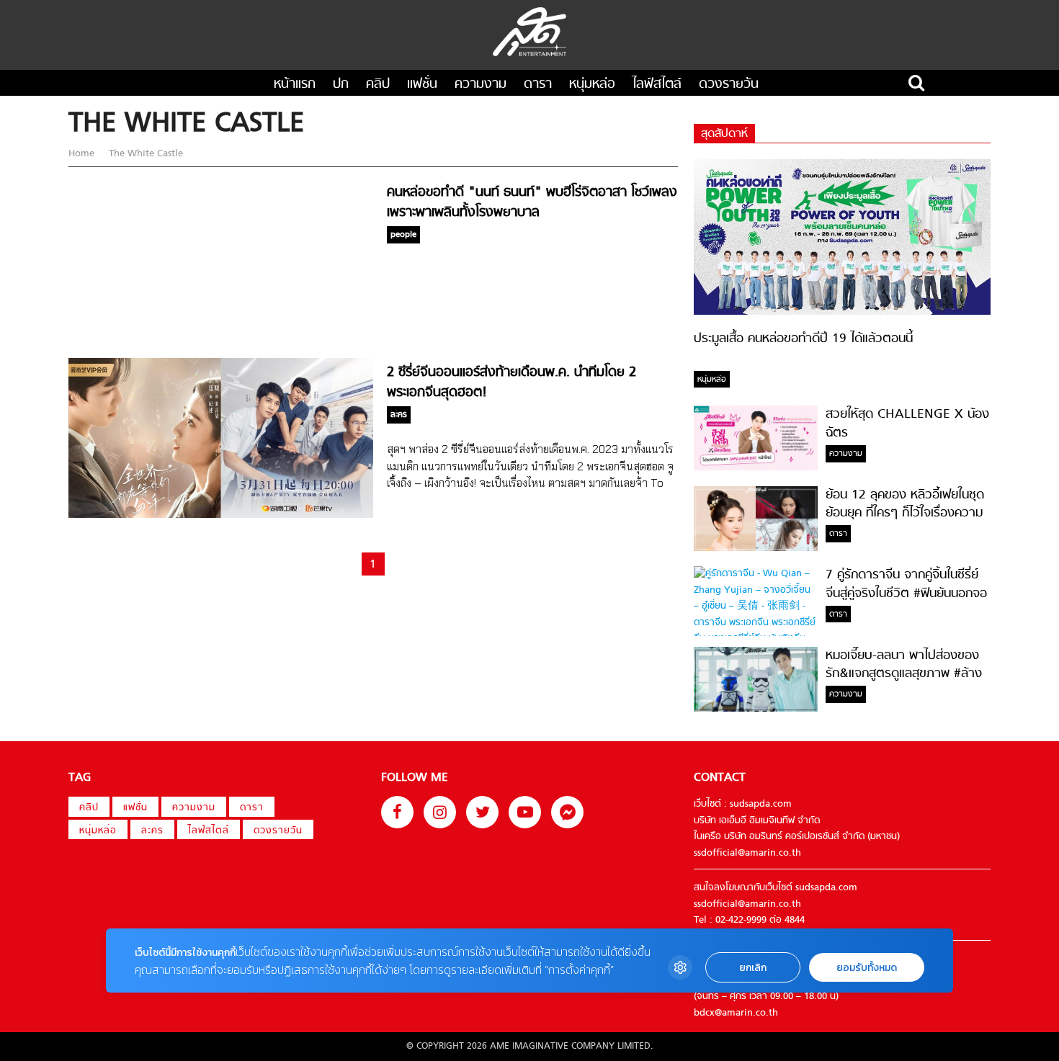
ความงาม (480, 84)
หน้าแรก (295, 84)
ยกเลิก (753, 967)
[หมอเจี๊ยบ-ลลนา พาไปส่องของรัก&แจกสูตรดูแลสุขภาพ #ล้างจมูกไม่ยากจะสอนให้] (756, 709)
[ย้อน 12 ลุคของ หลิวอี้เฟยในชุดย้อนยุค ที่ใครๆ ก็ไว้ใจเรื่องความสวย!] (756, 548)
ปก (341, 84)
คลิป (378, 84)
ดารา (538, 84)
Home (82, 153)
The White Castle (144, 153)
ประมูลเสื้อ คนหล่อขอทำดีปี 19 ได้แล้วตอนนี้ (803, 339)
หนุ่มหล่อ (592, 84)
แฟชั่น (422, 84)
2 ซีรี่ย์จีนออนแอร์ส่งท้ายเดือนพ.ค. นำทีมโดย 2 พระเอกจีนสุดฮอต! (511, 382)
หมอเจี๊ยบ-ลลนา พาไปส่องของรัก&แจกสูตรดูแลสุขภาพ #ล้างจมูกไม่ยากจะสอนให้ (904, 674)
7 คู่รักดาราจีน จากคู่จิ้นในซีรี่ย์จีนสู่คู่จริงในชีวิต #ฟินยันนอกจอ (906, 584)
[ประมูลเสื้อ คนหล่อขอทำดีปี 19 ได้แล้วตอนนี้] (842, 312)
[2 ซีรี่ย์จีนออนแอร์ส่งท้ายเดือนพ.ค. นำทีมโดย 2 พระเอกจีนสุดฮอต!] (220, 515)
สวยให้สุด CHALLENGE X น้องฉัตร (907, 423)
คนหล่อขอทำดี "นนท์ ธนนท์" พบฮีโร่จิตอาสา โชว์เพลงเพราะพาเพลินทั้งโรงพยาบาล (532, 202)
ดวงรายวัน (729, 84)
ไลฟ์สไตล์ (657, 84)
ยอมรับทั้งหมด (866, 967)
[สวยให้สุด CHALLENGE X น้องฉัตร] (756, 467)
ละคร (152, 830)
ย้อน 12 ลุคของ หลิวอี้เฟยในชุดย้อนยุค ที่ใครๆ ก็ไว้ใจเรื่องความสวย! (905, 513)
